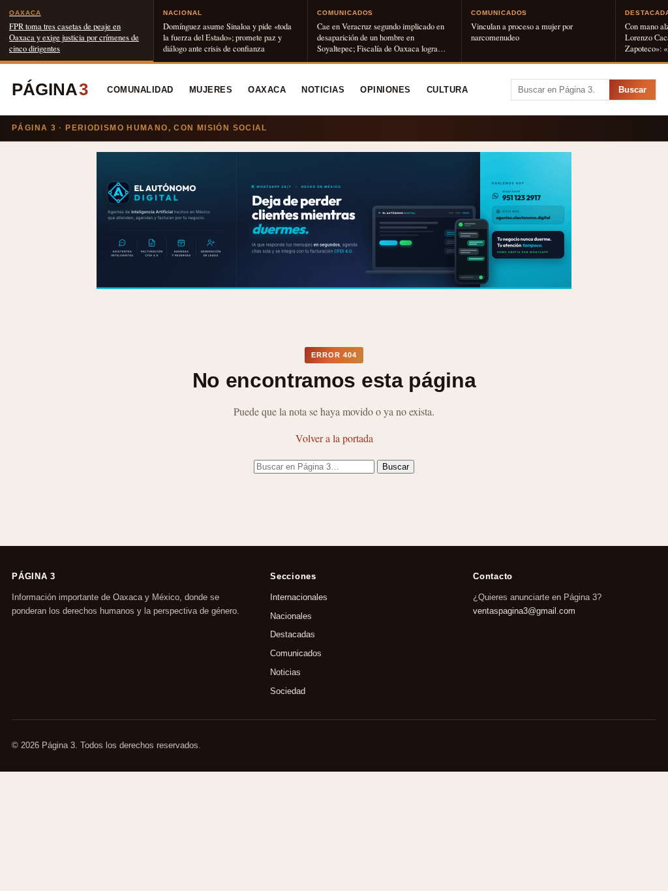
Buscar (632, 90)
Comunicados (296, 654)
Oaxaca (267, 90)
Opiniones (385, 90)
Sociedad (287, 691)
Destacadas (292, 635)
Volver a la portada (334, 438)
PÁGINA (50, 89)
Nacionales (291, 616)
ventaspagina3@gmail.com (524, 611)
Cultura (447, 90)
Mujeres (211, 90)
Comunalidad (140, 90)
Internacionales (298, 597)
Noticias (322, 90)
